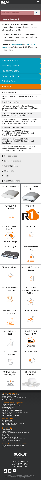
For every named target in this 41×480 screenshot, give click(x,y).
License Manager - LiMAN (10, 396)
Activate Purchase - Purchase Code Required (15, 412)
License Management (12, 161)
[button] (37, 12)
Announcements (10, 92)
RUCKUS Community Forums (11, 436)
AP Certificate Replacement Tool (11, 406)
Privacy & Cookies (18, 476)
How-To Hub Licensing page (10, 394)
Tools (6, 176)
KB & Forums (9, 171)
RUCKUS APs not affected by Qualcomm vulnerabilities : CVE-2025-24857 (17, 115)
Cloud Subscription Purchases (11, 415)
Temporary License (7, 399)
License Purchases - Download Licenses (14, 398)
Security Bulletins (7, 431)
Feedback (5, 447)
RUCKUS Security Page (11, 102)
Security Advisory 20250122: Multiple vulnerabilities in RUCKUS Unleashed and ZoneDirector (18, 141)
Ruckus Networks (20, 461)
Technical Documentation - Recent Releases (15, 433)
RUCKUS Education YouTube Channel (13, 439)
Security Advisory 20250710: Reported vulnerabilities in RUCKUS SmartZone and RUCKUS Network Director (18, 133)
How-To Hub (5, 434)
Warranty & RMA (11, 166)
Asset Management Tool (9, 404)
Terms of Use (8, 476)
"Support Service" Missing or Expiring (13, 423)
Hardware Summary (8, 407)
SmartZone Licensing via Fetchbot (14, 127)
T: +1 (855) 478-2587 (20, 466)
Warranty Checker (7, 421)
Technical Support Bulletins (10, 437)
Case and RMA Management (10, 409)
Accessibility (27, 476)
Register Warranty (7, 420)
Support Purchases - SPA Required (12, 410)
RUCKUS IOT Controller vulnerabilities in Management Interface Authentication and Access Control (20, 108)
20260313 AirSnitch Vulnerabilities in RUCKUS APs (19, 97)
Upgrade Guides (10, 156)
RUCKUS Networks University (11, 440)
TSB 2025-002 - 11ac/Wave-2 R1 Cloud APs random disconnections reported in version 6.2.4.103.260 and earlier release (18, 149)
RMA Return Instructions (9, 424)
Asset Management (12, 181)
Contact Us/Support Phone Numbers (13, 445)
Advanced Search (7, 429)
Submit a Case (6, 413)
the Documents (16, 44)
